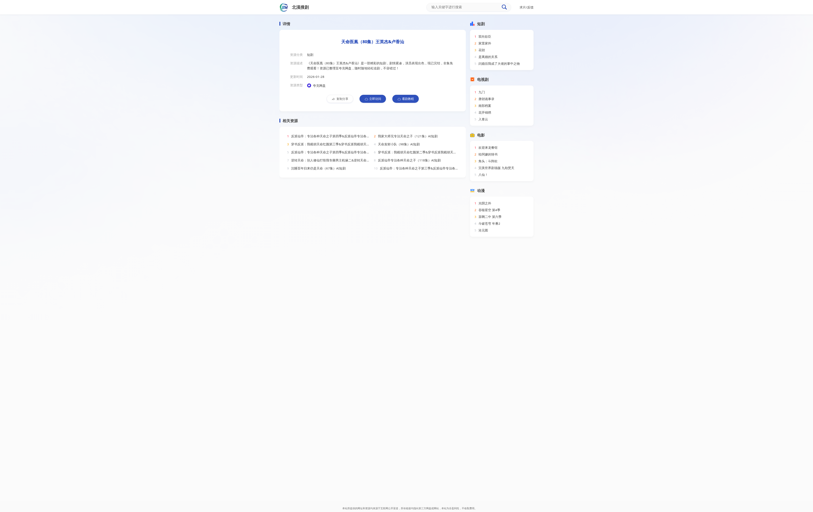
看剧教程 (408, 99)
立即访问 (375, 99)
